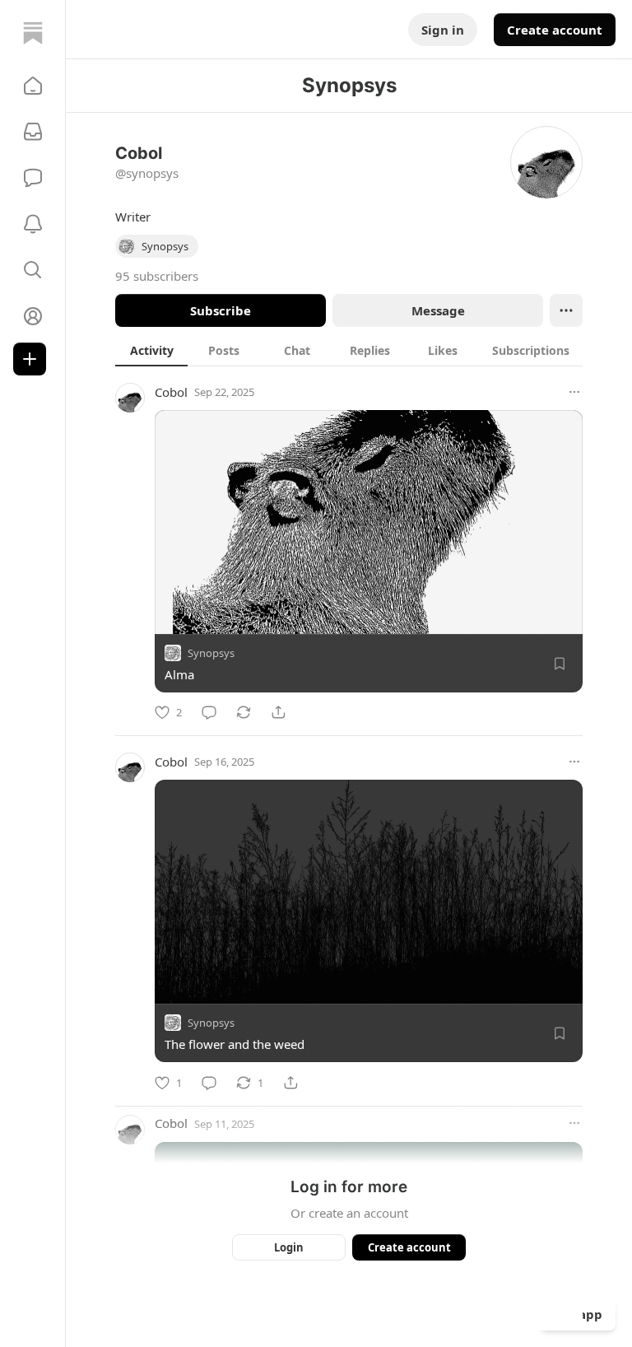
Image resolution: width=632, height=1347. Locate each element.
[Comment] (209, 712)
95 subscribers (156, 276)
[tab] (151, 349)
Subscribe (220, 310)
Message (438, 310)
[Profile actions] (566, 310)
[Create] (29, 359)
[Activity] (33, 224)
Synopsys (211, 653)
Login (289, 1247)
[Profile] (33, 316)
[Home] (33, 33)
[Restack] (244, 712)
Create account (554, 29)
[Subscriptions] (33, 131)
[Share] (278, 712)
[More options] (574, 392)
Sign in (442, 29)
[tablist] (349, 349)
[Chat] (33, 178)
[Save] (559, 663)
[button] (33, 85)
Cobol (171, 392)
